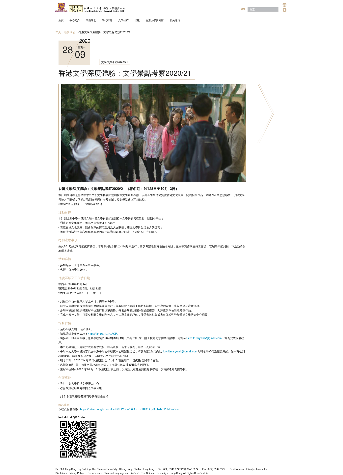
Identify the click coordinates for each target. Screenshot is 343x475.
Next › (265, 113)
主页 (58, 32)
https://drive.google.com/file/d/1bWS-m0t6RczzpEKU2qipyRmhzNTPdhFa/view (129, 409)
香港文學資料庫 (155, 20)
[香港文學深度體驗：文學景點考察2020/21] (153, 132)
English (284, 5)
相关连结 (175, 20)
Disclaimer (61, 473)
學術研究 (107, 20)
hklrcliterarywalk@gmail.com (204, 338)
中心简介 (74, 20)
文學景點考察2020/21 (114, 62)
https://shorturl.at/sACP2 (103, 334)
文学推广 (123, 20)
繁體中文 (284, 10)
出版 (137, 20)
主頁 (61, 20)
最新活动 (91, 20)
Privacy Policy (76, 473)
